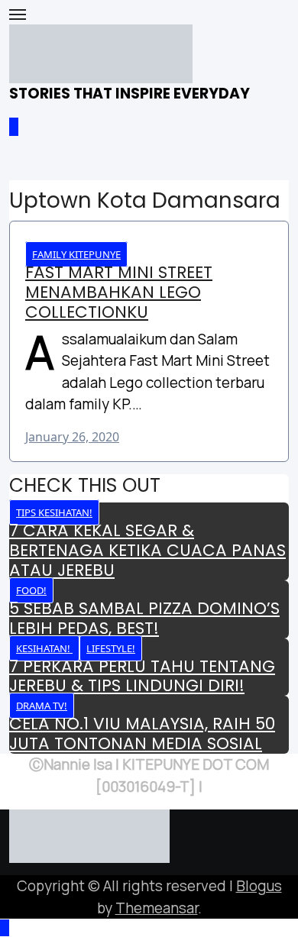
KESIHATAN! (44, 648)
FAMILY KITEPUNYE (76, 254)
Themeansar (156, 908)
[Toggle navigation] (17, 14)
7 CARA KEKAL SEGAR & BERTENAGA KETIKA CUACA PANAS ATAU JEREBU (147, 550)
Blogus (259, 886)
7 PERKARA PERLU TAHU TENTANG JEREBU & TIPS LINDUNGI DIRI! (142, 676)
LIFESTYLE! (110, 648)
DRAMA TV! (41, 705)
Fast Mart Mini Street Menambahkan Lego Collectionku (118, 292)
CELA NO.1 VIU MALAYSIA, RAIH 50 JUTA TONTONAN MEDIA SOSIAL (142, 733)
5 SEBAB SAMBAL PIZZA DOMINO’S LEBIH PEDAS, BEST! (144, 618)
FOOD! (31, 590)
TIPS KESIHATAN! (54, 512)
